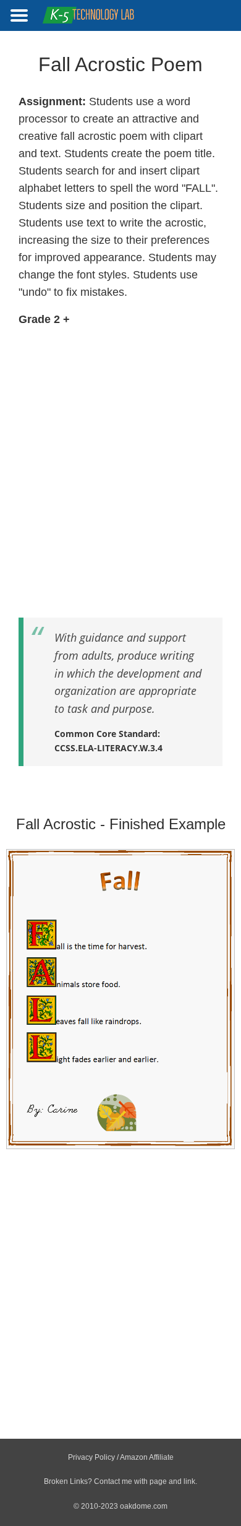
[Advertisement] (120, 466)
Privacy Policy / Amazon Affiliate (121, 1457)
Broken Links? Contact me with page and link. (120, 1481)
